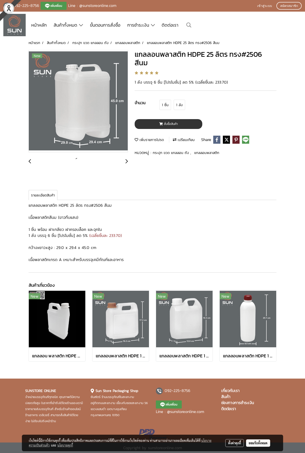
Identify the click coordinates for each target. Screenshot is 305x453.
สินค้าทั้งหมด (66, 25)
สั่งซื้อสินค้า (170, 124)
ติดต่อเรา (170, 25)
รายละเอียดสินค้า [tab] (43, 195)
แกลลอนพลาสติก (206, 152)
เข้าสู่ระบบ (264, 6)
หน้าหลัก (39, 25)
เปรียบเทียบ (185, 139)
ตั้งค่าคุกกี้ (234, 443)
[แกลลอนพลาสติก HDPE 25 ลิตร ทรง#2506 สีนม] (78, 101)
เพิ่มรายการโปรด (151, 139)
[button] (189, 25)
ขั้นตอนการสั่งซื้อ (105, 25)
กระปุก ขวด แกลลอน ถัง (171, 152)
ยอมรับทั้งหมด (258, 443)
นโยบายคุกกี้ (65, 445)
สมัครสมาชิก (289, 6)
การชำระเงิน (139, 25)
